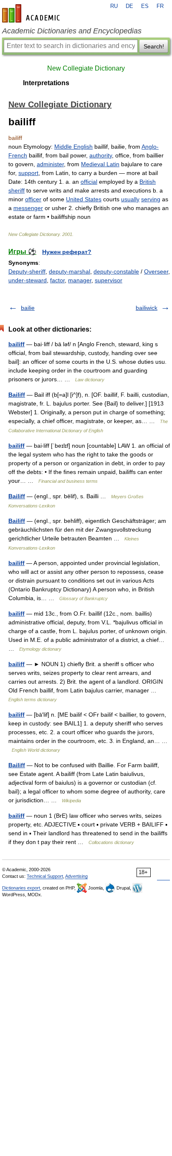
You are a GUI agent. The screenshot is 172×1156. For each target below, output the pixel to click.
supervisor (108, 280)
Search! (154, 46)
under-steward (27, 280)
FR (160, 6)
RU (114, 6)
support (28, 173)
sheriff (16, 190)
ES (145, 6)
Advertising (76, 876)
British (147, 181)
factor (57, 280)
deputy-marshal (69, 271)
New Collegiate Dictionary (86, 68)
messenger (28, 208)
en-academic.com (32, 13)
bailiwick (146, 307)
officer (33, 199)
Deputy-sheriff (27, 271)
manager (79, 280)
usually (130, 199)
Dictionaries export (21, 887)
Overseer (156, 271)
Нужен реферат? (66, 251)
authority (100, 155)
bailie (28, 307)
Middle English (73, 146)
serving (150, 199)
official (89, 181)
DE (129, 6)
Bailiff (16, 394)
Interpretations (46, 82)
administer (50, 164)
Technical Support (45, 876)
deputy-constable (116, 271)
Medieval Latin (100, 164)
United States (83, 199)
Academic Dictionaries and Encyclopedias (72, 31)
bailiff (16, 344)
